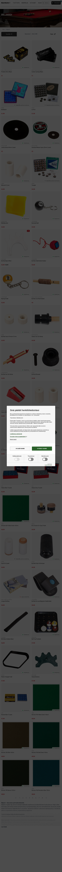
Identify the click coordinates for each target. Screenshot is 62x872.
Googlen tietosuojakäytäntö (18, 436)
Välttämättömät (17, 456)
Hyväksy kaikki (42, 448)
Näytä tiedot (13, 439)
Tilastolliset (31, 456)
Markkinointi (45, 456)
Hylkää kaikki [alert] (20, 448)
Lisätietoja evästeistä (16, 434)
